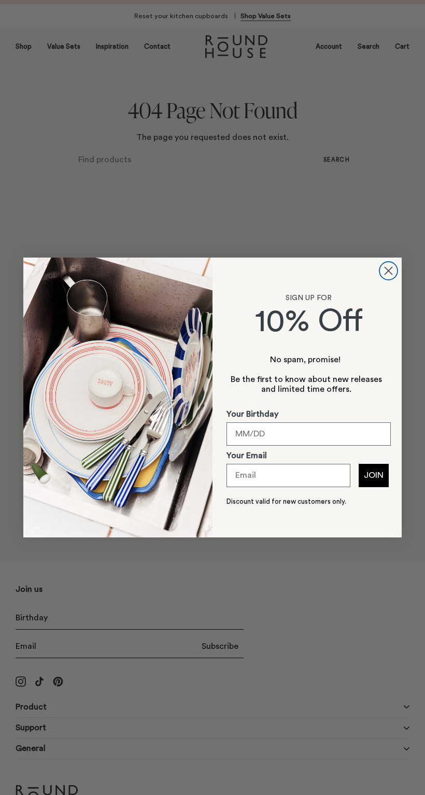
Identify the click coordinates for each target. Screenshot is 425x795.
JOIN (374, 475)
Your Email (246, 455)
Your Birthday (252, 414)
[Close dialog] (388, 271)
